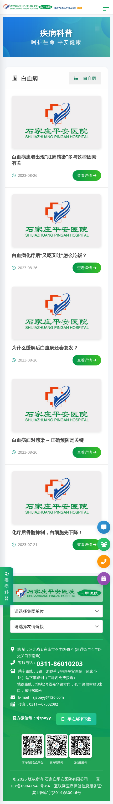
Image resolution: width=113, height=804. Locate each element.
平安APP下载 (78, 719)
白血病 (89, 78)
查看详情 (85, 175)
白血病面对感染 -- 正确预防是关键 (48, 440)
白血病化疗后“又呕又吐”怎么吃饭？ (49, 255)
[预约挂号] (103, 580)
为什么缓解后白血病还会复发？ (45, 347)
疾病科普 (6, 589)
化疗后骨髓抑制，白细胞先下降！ (47, 532)
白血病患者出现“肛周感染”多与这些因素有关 (54, 160)
